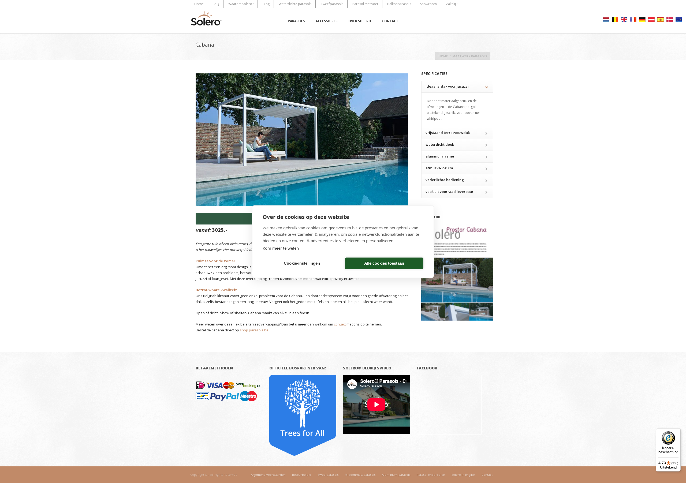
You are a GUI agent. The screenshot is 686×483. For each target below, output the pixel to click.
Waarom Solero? (240, 4)
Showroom (428, 4)
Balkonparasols (399, 4)
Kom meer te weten (281, 247)
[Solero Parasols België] (206, 20)
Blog (266, 4)
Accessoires (326, 21)
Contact (390, 21)
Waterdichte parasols (295, 4)
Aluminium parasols (396, 475)
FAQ (216, 4)
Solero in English (463, 475)
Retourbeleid (301, 475)
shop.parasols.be (254, 330)
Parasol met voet (365, 4)
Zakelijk (451, 4)
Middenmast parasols (360, 475)
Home (199, 4)
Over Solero (359, 21)
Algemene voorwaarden (268, 475)
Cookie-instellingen (302, 263)
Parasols (296, 21)
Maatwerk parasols (469, 56)
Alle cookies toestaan (384, 263)
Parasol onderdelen (431, 475)
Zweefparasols (331, 4)
